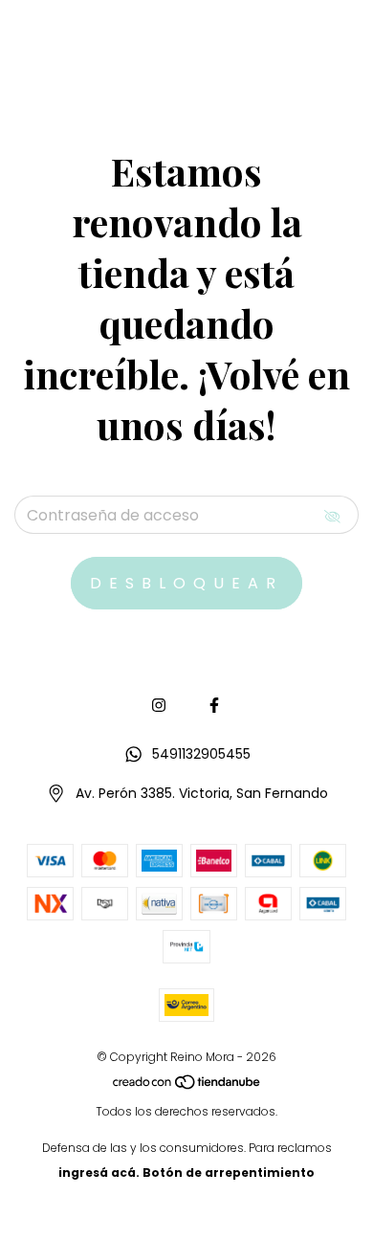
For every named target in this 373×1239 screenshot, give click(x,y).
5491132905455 (201, 753)
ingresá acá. (99, 1172)
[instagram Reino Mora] (159, 705)
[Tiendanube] (187, 1086)
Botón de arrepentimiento (229, 1172)
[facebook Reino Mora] (214, 705)
